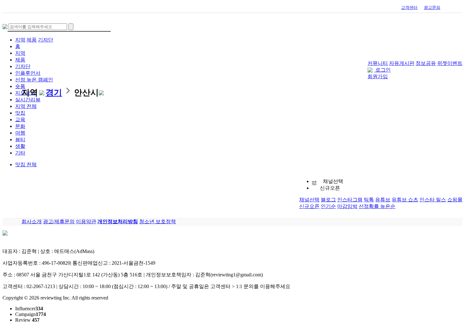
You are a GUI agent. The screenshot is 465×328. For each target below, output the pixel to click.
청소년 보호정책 (157, 221)
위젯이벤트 (449, 63)
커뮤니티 (378, 63)
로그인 (383, 70)
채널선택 (309, 199)
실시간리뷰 (27, 99)
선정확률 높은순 (377, 206)
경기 (54, 92)
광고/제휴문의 (59, 221)
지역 (20, 39)
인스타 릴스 (432, 199)
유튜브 (382, 199)
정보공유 (426, 63)
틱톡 (369, 199)
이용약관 (86, 221)
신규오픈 (309, 206)
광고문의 (432, 7)
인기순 (328, 206)
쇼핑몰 (454, 199)
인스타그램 (350, 199)
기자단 (45, 39)
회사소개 (32, 221)
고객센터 (409, 7)
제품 (32, 39)
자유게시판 (401, 63)
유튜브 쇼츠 (405, 199)
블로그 (328, 199)
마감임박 (347, 206)
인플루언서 (27, 73)
